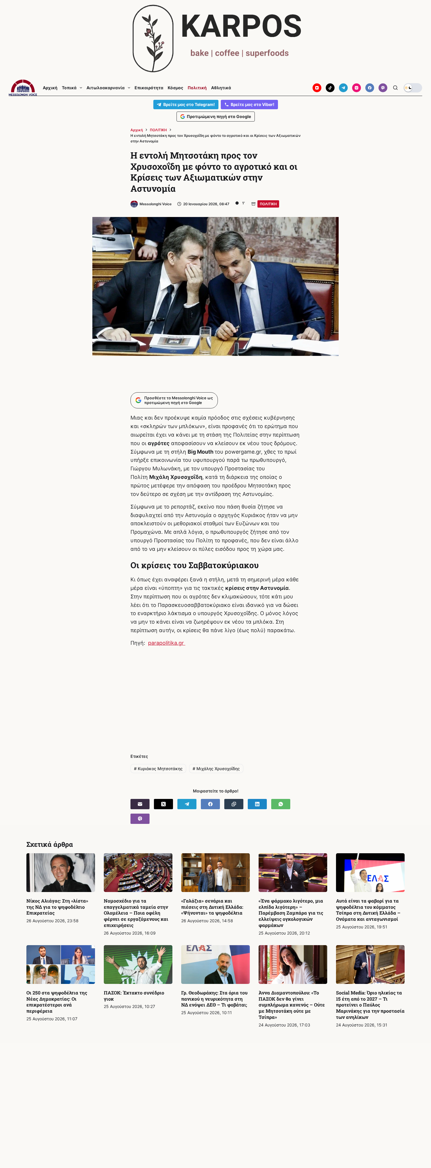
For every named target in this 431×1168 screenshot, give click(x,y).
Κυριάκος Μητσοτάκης (158, 768)
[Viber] (383, 87)
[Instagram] (356, 87)
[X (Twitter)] (163, 804)
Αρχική (50, 87)
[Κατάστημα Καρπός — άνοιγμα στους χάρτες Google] (215, 38)
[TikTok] (330, 87)
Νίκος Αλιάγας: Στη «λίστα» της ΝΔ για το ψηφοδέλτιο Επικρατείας (57, 907)
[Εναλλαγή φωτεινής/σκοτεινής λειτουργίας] (412, 87)
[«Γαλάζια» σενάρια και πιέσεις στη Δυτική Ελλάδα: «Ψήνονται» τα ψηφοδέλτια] (215, 872)
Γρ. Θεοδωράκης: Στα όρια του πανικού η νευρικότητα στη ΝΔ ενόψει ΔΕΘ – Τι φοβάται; (214, 998)
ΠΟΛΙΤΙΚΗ (268, 204)
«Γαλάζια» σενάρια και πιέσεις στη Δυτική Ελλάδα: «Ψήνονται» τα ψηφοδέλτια (212, 907)
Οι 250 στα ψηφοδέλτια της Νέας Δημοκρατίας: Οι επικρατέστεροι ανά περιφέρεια (56, 1001)
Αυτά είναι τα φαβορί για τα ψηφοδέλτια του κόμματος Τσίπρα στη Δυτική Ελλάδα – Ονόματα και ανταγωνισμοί (368, 910)
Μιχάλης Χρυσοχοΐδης (216, 768)
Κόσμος (175, 87)
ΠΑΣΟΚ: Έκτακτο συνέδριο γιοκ (134, 995)
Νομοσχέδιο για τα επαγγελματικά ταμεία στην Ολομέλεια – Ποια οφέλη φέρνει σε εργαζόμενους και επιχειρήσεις (136, 913)
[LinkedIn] (257, 804)
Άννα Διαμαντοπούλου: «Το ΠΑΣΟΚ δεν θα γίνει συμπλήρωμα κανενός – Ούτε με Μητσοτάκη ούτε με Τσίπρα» (292, 1004)
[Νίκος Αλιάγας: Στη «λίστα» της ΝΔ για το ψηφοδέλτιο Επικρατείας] (60, 872)
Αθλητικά (221, 87)
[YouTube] (317, 87)
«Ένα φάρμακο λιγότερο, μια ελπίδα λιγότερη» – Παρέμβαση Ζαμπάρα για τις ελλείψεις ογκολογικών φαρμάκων (291, 913)
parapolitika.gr (166, 643)
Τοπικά (69, 87)
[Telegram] (343, 87)
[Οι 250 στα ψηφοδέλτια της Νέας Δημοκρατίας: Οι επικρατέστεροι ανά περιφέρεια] (60, 964)
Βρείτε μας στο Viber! (252, 104)
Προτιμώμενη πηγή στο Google (219, 116)
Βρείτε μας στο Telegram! (189, 104)
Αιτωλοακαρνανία (105, 87)
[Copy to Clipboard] (233, 804)
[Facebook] (369, 87)
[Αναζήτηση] (395, 87)
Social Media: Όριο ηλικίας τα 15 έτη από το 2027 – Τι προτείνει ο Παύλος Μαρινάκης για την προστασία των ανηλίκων (370, 1004)
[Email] (140, 804)
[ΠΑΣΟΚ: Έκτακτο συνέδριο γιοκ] (138, 964)
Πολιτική (197, 87)
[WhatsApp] (280, 804)
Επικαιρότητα (149, 87)
